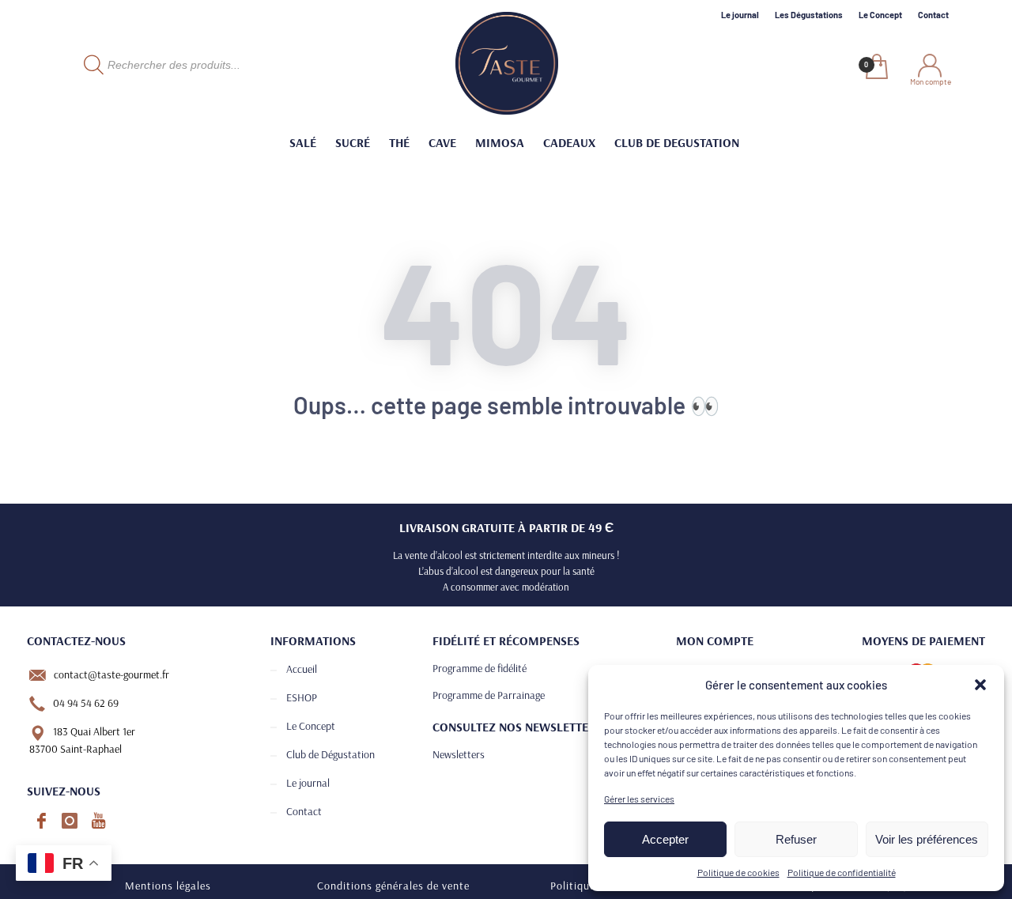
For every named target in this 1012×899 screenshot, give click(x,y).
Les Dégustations (809, 14)
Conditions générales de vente (393, 885)
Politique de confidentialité (841, 872)
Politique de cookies (738, 872)
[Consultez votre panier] (875, 68)
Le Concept (880, 14)
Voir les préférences (926, 839)
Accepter (665, 839)
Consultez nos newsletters (517, 727)
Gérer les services (639, 798)
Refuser (796, 839)
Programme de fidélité (479, 668)
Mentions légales (168, 885)
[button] (980, 685)
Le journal (740, 14)
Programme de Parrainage (488, 695)
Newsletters (458, 754)
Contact (933, 14)
